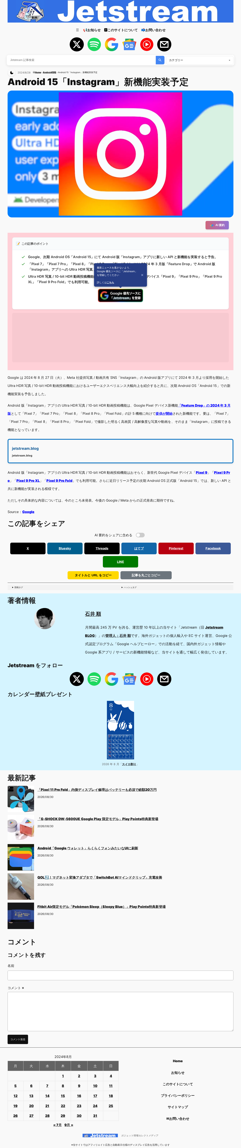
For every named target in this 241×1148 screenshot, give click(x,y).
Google (28, 512)
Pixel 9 (201, 472)
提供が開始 (164, 413)
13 (31, 1096)
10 (95, 1086)
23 (79, 1106)
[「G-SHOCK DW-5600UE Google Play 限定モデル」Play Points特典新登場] (21, 829)
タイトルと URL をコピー (93, 575)
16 (79, 1096)
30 (79, 1116)
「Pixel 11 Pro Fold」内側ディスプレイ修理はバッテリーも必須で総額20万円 (96, 790)
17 (95, 1096)
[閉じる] (142, 275)
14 (47, 1096)
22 (63, 1106)
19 (15, 1106)
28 (47, 1116)
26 (15, 1116)
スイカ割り (129, 764)
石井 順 (93, 614)
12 (15, 1096)
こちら (110, 282)
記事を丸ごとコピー (146, 575)
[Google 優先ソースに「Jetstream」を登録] (120, 301)
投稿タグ (18, 587)
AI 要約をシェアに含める (113, 535)
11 (111, 1086)
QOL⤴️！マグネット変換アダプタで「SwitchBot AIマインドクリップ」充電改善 (99, 877)
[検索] (160, 60)
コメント (16, 988)
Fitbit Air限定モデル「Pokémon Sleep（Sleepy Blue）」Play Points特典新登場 (101, 907)
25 (111, 1106)
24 (95, 1106)
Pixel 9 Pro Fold (59, 481)
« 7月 (57, 1125)
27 (31, 1116)
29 (63, 1116)
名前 (11, 966)
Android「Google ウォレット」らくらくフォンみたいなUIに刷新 (87, 848)
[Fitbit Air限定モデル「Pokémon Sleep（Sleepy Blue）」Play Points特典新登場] (21, 917)
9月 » (68, 1125)
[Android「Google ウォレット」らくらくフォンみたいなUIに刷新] (21, 858)
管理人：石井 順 (118, 636)
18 (111, 1096)
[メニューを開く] (77, 30)
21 (47, 1106)
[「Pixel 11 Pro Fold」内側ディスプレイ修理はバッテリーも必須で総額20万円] (21, 800)
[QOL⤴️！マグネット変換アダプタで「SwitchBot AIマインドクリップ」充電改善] (21, 888)
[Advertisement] (118, 337)
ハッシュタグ (130, 587)
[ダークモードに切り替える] (12, 72)
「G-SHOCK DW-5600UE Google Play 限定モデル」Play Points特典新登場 (97, 819)
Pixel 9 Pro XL (28, 481)
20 (31, 1106)
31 (95, 1116)
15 (63, 1096)
